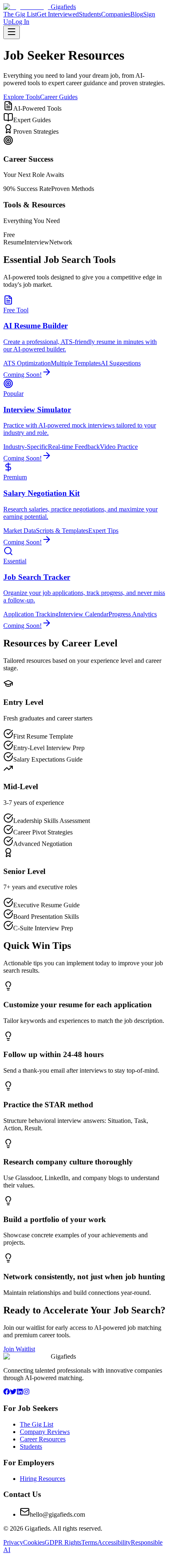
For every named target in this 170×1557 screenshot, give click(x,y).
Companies (115, 14)
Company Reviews (45, 1431)
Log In (20, 21)
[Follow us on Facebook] (6, 1392)
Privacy (13, 1542)
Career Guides (59, 96)
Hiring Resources (42, 1478)
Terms (89, 1542)
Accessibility (114, 1542)
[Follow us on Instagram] (26, 1392)
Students (90, 14)
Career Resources (43, 1439)
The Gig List (20, 14)
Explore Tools (21, 96)
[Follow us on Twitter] (13, 1392)
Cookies (34, 1542)
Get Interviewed (58, 14)
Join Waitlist (19, 1349)
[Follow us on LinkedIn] (20, 1392)
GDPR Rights (63, 1542)
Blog (136, 14)
